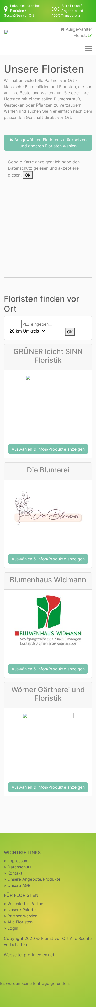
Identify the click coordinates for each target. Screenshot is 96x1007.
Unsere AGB (18, 885)
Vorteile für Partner (26, 903)
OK (27, 175)
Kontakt (14, 873)
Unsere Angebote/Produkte (33, 879)
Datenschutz (19, 866)
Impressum (17, 860)
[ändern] (90, 35)
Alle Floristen (20, 922)
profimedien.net (39, 954)
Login (12, 928)
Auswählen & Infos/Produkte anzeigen (48, 449)
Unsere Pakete (21, 909)
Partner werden (22, 915)
